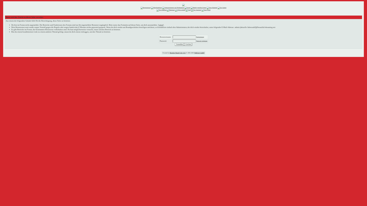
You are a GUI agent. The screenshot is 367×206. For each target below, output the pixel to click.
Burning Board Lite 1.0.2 (178, 53)
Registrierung (200, 37)
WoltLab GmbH (199, 53)
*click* (161, 25)
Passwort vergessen (201, 41)
